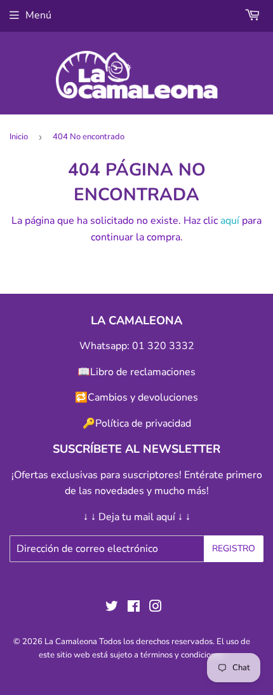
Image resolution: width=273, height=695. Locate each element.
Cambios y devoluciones (143, 397)
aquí (229, 221)
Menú (38, 15)
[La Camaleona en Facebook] (133, 608)
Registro (233, 548)
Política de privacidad (143, 423)
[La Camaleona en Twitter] (111, 608)
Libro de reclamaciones (143, 372)
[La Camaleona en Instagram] (155, 608)
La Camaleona (70, 641)
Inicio (19, 136)
